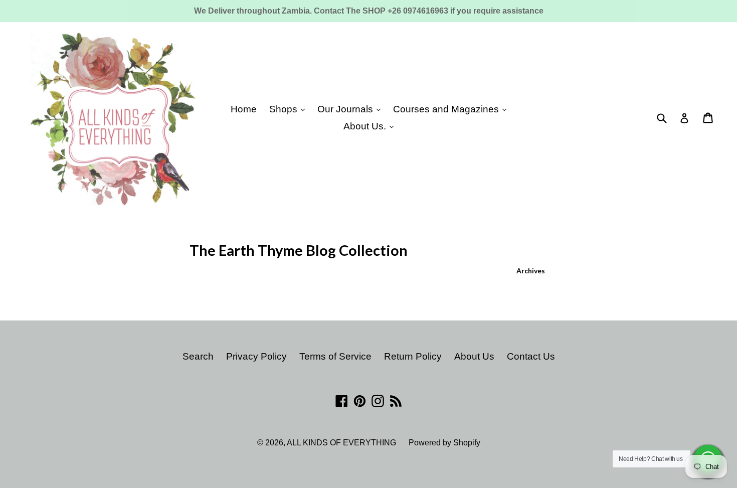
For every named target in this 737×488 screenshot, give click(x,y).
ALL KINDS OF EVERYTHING (341, 442)
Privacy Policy (256, 356)
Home (244, 109)
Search (198, 356)
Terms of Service (335, 356)
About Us (474, 356)
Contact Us (531, 356)
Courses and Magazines (447, 109)
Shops (284, 109)
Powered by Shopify (444, 442)
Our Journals (346, 109)
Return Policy (413, 356)
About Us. (366, 126)
